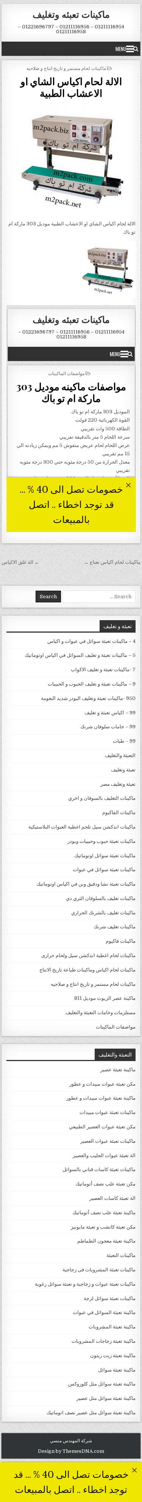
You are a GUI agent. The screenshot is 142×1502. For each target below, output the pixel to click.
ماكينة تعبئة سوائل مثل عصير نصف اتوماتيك (91, 1412)
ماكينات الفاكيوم (119, 812)
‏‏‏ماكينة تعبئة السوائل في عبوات (104, 1312)
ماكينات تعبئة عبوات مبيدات (108, 1112)
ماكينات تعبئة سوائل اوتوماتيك (105, 855)
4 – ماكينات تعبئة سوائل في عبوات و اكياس (91, 641)
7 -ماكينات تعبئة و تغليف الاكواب (103, 669)
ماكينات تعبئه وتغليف (71, 14)
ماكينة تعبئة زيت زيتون (113, 1355)
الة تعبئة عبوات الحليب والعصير (104, 1155)
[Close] (134, 1470)
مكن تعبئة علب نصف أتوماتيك (105, 1184)
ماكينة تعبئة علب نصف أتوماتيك (104, 1212)
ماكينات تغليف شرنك (115, 926)
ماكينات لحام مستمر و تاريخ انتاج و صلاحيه (66, 68)
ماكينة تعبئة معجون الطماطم (106, 1241)
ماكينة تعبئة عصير (118, 1069)
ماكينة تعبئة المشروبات (112, 1327)
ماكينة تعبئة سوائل (117, 1370)
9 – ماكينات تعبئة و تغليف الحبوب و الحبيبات (92, 684)
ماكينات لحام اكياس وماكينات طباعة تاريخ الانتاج (87, 970)
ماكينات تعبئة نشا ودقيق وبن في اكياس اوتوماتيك (86, 884)
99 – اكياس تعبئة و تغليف (110, 712)
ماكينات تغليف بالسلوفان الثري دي (101, 898)
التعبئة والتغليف (120, 755)
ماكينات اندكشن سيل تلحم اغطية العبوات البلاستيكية (82, 827)
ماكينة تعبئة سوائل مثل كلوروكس (102, 1384)
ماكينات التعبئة (121, 1255)
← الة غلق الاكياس (20, 562)
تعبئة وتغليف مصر (118, 784)
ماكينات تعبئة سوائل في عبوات (104, 869)
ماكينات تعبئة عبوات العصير (108, 1141)
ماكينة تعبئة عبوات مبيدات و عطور (101, 1098)
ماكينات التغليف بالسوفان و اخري (102, 798)
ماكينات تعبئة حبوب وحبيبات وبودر (101, 841)
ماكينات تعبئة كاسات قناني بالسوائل (99, 1169)
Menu (120, 49)
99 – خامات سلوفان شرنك (108, 726)
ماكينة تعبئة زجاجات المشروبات (104, 1341)
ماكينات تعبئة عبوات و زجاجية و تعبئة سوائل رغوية (85, 1284)
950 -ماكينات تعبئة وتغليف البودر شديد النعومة (88, 698)
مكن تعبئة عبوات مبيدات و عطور (102, 1084)
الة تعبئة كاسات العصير (112, 1198)
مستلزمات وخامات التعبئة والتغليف (101, 1012)
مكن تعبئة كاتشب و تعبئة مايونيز (103, 1227)
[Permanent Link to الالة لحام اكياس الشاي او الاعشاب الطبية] (71, 159)
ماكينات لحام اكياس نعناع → (112, 562)
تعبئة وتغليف (123, 770)
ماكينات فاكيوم (121, 941)
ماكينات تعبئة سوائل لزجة (110, 1298)
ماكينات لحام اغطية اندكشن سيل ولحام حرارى (88, 955)
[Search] (135, 49)
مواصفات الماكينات (116, 1027)
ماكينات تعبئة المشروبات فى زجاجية (99, 1269)
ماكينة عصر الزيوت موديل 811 (105, 998)
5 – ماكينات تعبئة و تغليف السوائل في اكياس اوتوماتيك (80, 655)
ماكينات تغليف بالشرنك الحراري (103, 912)
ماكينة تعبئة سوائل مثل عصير (106, 1398)
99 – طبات (124, 741)
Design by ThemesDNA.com (71, 1451)
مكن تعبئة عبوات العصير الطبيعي (102, 1127)
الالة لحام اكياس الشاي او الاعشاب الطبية (71, 86)
